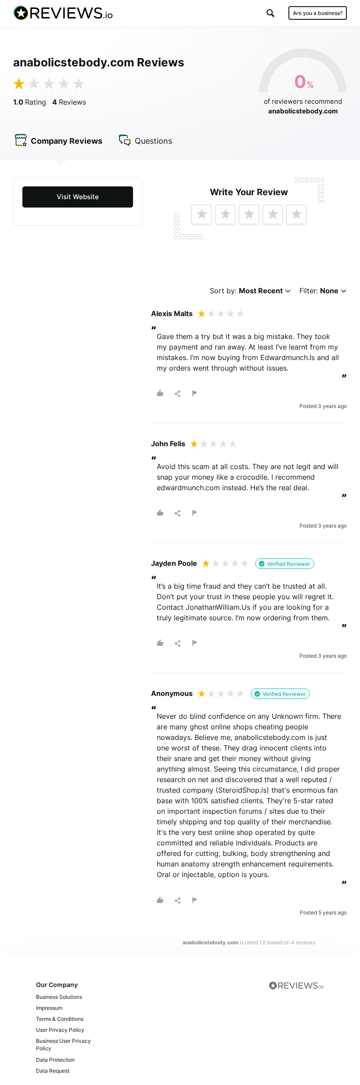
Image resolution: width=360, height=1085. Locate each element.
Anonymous (172, 693)
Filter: (318, 290)
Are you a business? (317, 13)
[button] (270, 12)
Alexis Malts (172, 313)
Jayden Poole (174, 563)
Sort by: (246, 290)
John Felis (168, 443)
